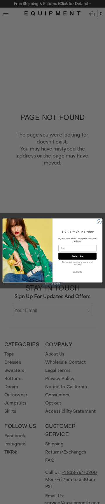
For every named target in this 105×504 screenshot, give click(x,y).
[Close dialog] (99, 221)
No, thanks (77, 271)
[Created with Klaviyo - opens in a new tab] (52, 284)
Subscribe (77, 256)
